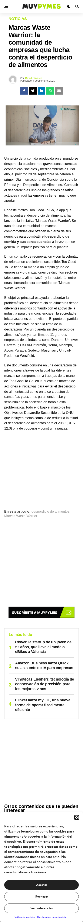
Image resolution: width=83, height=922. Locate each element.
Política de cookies (24, 917)
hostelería (59, 277)
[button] (76, 817)
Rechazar (41, 896)
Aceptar (41, 885)
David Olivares (33, 78)
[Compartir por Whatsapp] (50, 91)
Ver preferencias (41, 908)
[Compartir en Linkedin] (41, 91)
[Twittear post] (33, 91)
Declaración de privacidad (52, 917)
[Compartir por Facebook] (24, 91)
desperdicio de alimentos (50, 511)
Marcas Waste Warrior (52, 221)
